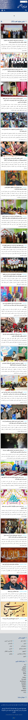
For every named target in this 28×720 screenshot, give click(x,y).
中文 (25, 692)
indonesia (23, 690)
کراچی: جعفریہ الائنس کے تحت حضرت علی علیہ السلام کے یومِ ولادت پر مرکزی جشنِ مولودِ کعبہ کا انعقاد (15, 159)
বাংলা (25, 676)
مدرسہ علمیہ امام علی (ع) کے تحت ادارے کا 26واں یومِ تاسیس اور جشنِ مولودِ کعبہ (14, 478)
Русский (24, 679)
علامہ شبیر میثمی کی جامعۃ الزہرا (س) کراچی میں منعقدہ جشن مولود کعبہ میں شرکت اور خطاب (14, 70)
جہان (11, 646)
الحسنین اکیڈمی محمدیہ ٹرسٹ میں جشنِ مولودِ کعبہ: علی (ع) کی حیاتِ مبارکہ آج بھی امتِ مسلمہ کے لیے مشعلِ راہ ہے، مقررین (15, 100)
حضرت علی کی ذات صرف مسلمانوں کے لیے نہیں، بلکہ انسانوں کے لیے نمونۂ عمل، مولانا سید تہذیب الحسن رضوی (14, 305)
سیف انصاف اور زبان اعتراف (17, 591)
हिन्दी (24, 674)
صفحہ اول (23, 641)
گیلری (24, 656)
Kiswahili (23, 683)
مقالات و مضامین (21, 654)
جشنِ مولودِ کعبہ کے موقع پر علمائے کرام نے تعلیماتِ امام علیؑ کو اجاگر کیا (16, 188)
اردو (25, 664)
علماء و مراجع (22, 649)
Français (24, 670)
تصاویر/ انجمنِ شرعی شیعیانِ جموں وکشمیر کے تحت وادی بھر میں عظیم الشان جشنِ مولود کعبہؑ (14, 422)
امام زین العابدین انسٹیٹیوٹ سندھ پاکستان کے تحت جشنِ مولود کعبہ (14, 130)
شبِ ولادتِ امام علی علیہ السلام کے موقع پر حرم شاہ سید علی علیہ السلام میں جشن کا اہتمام (15, 451)
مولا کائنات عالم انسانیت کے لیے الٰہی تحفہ (14, 564)
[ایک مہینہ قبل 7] (14, 31)
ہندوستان (23, 646)
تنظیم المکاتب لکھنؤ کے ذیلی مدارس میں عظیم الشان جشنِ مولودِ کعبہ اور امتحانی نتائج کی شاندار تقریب (15, 275)
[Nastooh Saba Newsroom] (14, 718)
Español (24, 685)
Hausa (24, 689)
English (24, 668)
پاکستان (10, 643)
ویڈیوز (10, 654)
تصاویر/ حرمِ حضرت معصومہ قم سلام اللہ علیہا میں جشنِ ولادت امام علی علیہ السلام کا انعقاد (14, 364)
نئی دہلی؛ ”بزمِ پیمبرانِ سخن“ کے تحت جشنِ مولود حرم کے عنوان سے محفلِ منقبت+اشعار (15, 536)
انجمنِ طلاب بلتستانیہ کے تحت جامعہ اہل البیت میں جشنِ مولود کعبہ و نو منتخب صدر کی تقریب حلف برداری (14, 393)
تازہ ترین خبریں (8, 641)
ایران (25, 643)
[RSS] (1, 21)
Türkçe (24, 677)
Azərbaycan (23, 681)
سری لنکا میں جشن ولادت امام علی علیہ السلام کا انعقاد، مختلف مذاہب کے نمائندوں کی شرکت (15, 41)
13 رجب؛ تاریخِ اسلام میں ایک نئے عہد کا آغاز (15, 619)
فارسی (24, 666)
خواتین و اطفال (8, 651)
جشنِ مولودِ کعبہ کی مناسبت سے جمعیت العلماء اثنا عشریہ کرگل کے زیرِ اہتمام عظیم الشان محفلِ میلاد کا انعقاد (14, 217)
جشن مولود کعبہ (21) (18, 21)
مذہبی (10, 649)
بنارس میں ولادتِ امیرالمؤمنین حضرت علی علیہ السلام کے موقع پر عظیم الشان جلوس (15, 335)
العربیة (24, 672)
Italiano (24, 687)
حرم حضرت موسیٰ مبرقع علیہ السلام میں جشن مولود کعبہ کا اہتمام (14, 507)
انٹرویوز (24, 651)
